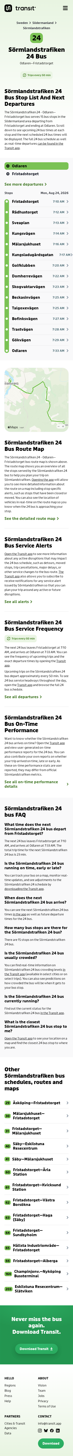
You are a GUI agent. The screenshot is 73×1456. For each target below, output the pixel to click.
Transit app (24, 685)
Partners (12, 1416)
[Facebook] (52, 1430)
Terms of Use (47, 1406)
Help (7, 1401)
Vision (42, 1385)
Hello (9, 1378)
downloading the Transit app (24, 889)
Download (50, 1443)
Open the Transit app (18, 554)
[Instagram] (40, 1430)
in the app (19, 914)
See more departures (23, 184)
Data (7, 1433)
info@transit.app (49, 1423)
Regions (10, 1385)
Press (8, 1396)
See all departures (21, 697)
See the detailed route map (29, 518)
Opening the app (43, 480)
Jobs (41, 1396)
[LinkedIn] (58, 1430)
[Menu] (65, 8)
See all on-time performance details (31, 784)
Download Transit (34, 1348)
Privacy (43, 1401)
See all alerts (16, 601)
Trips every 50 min (39, 75)
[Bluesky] (46, 1430)
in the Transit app (52, 1013)
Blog (7, 1390)
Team (41, 1390)
